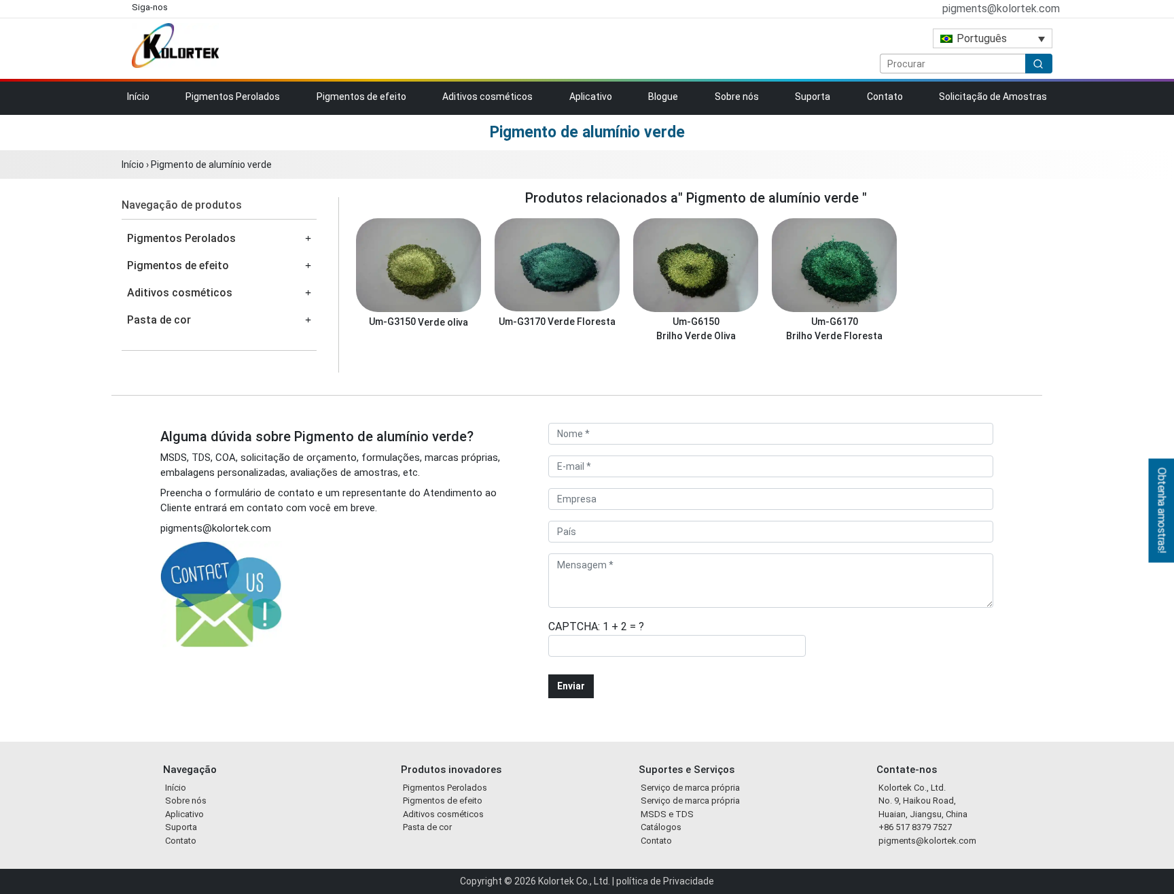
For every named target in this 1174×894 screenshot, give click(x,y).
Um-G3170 (523, 321)
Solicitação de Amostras (993, 96)
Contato (885, 96)
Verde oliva (443, 322)
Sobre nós (737, 96)
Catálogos (661, 827)
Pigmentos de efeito (361, 96)
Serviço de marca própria (690, 788)
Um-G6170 (834, 322)
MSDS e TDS (667, 814)
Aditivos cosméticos (487, 96)
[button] (308, 238)
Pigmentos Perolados (232, 96)
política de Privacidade (665, 881)
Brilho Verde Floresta (834, 335)
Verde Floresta (582, 321)
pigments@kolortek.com (1000, 8)
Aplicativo (590, 96)
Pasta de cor (159, 319)
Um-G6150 (696, 322)
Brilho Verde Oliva (696, 335)
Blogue (663, 96)
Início (138, 96)
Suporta (812, 96)
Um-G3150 (393, 322)
